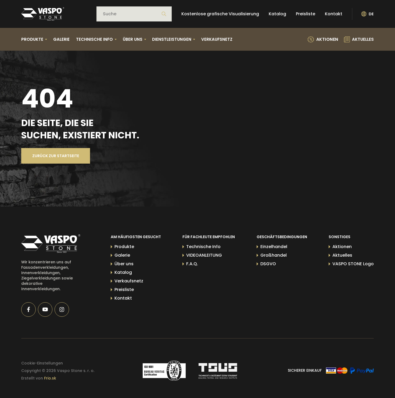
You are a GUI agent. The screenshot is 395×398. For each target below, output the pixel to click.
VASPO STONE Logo (353, 264)
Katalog (277, 14)
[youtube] (45, 309)
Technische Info (203, 247)
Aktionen (342, 247)
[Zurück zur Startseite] (42, 14)
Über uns (124, 264)
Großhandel (273, 255)
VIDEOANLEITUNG (204, 255)
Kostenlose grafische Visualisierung (220, 14)
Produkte (124, 247)
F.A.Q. (192, 264)
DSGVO (268, 264)
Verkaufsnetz (216, 39)
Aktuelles (342, 255)
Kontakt (333, 14)
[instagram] (62, 309)
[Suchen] (164, 13)
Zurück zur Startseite (55, 156)
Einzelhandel (273, 247)
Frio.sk (50, 378)
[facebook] (28, 309)
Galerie (61, 39)
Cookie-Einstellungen (42, 363)
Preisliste (305, 14)
